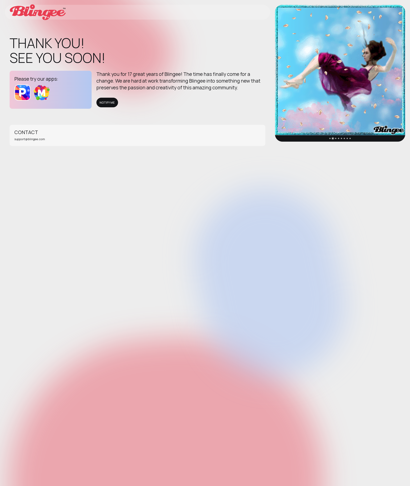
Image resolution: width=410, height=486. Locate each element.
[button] (330, 138)
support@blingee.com (29, 139)
